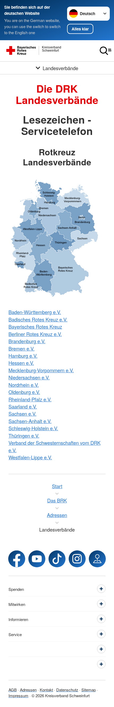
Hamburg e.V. (22, 355)
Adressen (28, 689)
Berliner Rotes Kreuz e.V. (35, 333)
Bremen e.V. (21, 348)
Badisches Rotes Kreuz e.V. (37, 319)
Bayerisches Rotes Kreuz (35, 326)
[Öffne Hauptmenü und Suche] (105, 50)
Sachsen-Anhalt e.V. (29, 421)
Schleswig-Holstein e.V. (33, 428)
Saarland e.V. (22, 406)
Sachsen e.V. (22, 413)
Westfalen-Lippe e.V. (30, 457)
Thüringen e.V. (23, 435)
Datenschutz (67, 689)
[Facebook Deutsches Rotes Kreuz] (16, 558)
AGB (12, 689)
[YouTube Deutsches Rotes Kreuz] (36, 558)
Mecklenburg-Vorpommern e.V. (41, 370)
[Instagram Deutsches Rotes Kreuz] (77, 558)
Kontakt (46, 689)
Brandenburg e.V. (26, 341)
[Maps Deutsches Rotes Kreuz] (97, 558)
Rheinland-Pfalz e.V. (29, 399)
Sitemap (88, 689)
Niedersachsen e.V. (29, 377)
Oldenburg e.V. (24, 391)
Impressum (18, 695)
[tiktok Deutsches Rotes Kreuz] (57, 558)
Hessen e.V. (21, 362)
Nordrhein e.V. (23, 384)
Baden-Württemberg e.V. (34, 312)
